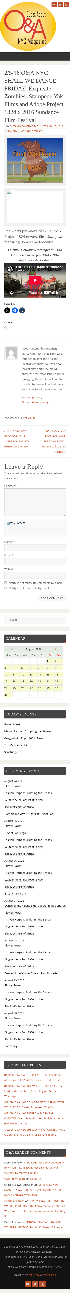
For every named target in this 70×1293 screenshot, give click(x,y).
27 (33, 688)
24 (8, 688)
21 (42, 682)
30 (59, 688)
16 (59, 675)
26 (25, 688)
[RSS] (66, 4)
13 (33, 675)
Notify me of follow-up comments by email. (36, 583)
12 (25, 675)
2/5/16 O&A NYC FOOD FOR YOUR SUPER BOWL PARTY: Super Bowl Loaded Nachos (53, 441)
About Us (36, 1178)
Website (9, 569)
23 (59, 682)
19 (25, 682)
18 (16, 682)
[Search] (61, 621)
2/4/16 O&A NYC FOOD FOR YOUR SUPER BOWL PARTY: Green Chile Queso (17, 439)
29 (50, 688)
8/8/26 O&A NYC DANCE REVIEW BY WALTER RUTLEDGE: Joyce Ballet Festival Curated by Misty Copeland (34, 1167)
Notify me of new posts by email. (29, 588)
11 (16, 675)
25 (16, 688)
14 (42, 675)
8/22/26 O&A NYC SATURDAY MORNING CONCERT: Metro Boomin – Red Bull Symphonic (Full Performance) (33, 1118)
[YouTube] (54, 4)
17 (8, 682)
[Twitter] (60, 4)
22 (50, 682)
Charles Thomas (14, 1201)
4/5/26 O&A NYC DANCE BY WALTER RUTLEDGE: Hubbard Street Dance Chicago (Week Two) (33, 1190)
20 (33, 682)
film (9, 131)
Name (9, 542)
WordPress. (49, 1275)
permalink (29, 418)
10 (8, 675)
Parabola (34, 1275)
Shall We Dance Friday (27, 131)
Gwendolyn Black (15, 1178)
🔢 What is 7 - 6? (17, 523)
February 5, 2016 (52, 126)
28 (42, 688)
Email (8, 555)
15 (50, 675)
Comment (11, 486)
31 (8, 695)
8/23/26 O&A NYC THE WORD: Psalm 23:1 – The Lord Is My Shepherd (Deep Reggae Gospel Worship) (33, 1091)
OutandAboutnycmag (24, 126)
